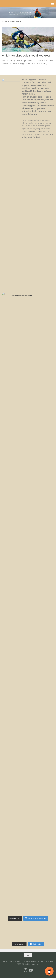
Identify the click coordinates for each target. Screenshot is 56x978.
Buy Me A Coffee (31, 137)
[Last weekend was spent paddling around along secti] (28, 837)
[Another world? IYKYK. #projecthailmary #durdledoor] (28, 868)
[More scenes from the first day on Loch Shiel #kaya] (28, 317)
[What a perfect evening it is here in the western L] (28, 746)
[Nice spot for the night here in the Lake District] (28, 592)
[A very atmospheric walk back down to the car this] (28, 715)
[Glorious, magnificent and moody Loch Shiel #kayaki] (28, 439)
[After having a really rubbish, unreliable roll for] (28, 623)
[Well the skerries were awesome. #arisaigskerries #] (28, 470)
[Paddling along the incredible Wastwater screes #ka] (28, 654)
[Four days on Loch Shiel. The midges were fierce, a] (28, 409)
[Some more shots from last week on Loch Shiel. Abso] (28, 378)
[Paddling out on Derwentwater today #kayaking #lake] (28, 531)
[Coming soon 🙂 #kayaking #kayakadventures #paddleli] (28, 347)
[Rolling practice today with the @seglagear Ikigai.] (28, 562)
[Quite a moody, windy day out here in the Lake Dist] (28, 684)
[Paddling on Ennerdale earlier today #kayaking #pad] (28, 807)
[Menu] (52, 3)
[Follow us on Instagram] (25, 970)
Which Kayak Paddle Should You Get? (26, 55)
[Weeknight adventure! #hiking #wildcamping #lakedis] (28, 776)
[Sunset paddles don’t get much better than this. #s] (28, 500)
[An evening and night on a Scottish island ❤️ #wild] (28, 899)
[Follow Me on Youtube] (30, 970)
